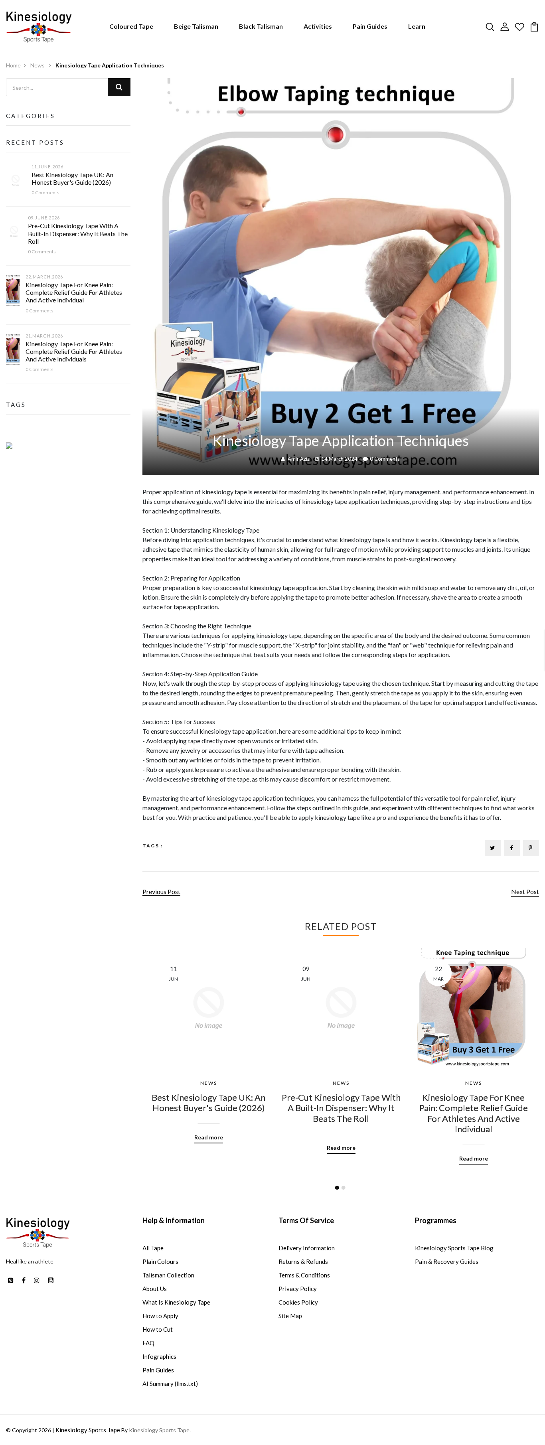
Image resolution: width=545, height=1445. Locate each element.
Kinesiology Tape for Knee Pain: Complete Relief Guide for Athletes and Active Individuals (74, 351)
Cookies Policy (298, 1302)
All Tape (153, 1248)
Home (13, 65)
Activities (318, 26)
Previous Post (161, 891)
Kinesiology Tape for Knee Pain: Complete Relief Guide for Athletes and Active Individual (74, 292)
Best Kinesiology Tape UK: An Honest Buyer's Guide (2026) (72, 178)
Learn (416, 26)
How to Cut (157, 1329)
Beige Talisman (196, 26)
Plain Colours (160, 1261)
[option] (208, 1039)
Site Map (290, 1315)
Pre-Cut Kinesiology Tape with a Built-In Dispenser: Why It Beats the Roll (78, 233)
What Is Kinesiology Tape (176, 1302)
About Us (154, 1288)
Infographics (159, 1356)
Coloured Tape (131, 26)
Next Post (525, 891)
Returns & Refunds (303, 1261)
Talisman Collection (168, 1275)
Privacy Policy (297, 1288)
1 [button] (337, 1188)
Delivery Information (306, 1248)
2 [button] (344, 1188)
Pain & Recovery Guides (446, 1261)
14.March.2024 (339, 459)
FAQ (148, 1342)
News (38, 65)
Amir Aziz (299, 459)
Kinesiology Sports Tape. (160, 1430)
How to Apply (160, 1315)
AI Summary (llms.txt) (170, 1383)
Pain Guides (370, 26)
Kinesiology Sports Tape (87, 1429)
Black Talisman (261, 26)
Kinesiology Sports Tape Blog (454, 1248)
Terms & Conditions (304, 1275)
